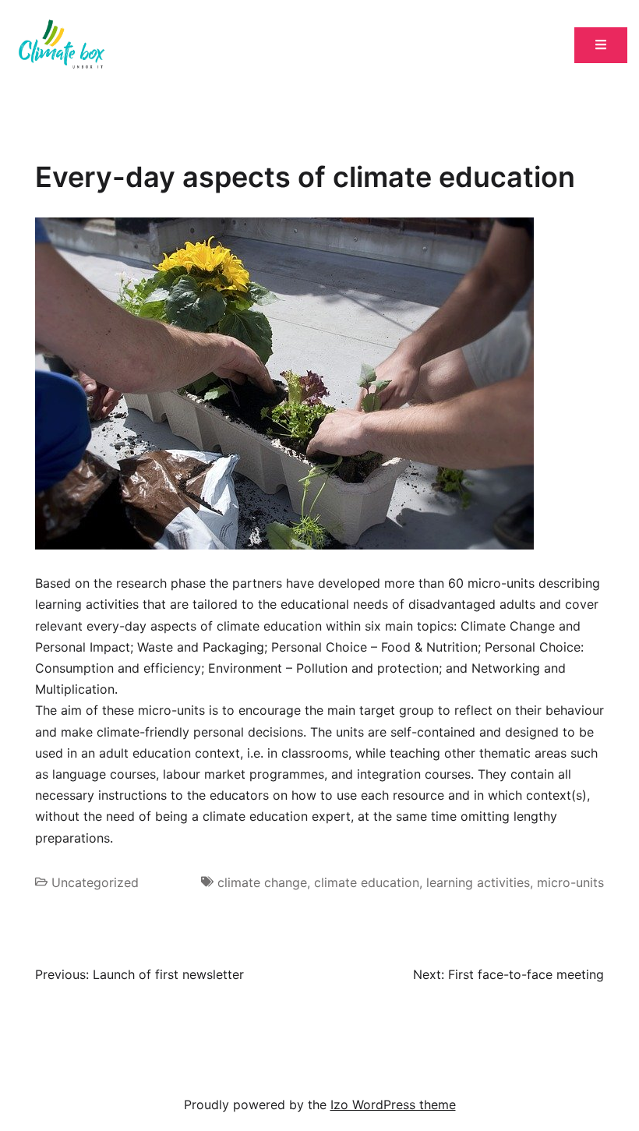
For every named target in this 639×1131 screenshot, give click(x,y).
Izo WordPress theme (393, 1104)
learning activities (478, 882)
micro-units (570, 882)
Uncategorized (95, 882)
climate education (366, 882)
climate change (262, 882)
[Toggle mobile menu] (600, 45)
